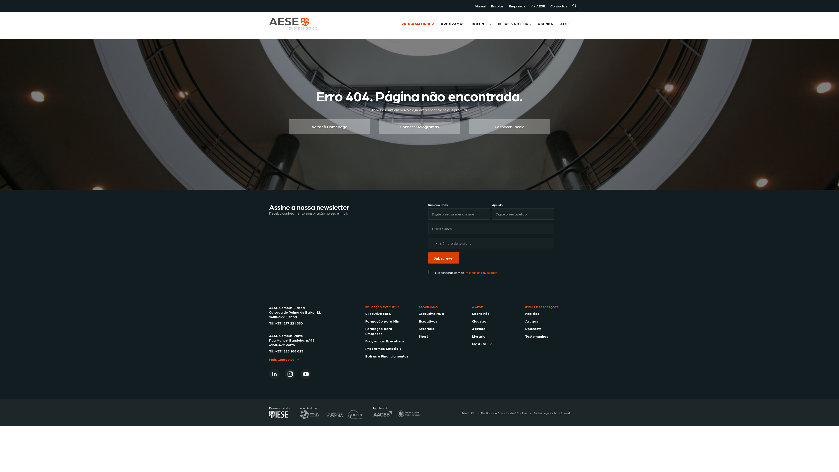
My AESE (537, 6)
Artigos (531, 321)
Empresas (517, 6)
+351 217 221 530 (289, 323)
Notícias (532, 313)
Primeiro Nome (438, 204)
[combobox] (433, 243)
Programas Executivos (385, 341)
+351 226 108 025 (289, 351)
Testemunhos (536, 336)
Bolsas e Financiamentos (387, 356)
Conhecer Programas (419, 126)
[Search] (574, 6)
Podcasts (533, 328)
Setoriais (426, 328)
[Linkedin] (274, 374)
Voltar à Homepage (329, 126)
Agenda (479, 328)
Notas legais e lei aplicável (552, 413)
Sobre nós (480, 313)
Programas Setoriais (383, 348)
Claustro (479, 321)
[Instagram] (290, 374)
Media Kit (468, 413)
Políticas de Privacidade (481, 272)
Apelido (497, 204)
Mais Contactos (282, 359)
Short (423, 336)
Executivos (428, 321)
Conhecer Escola (510, 126)
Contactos (558, 6)
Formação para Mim (382, 321)
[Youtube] (306, 374)
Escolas (497, 6)
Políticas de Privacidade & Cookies (504, 413)
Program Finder (417, 24)
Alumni (480, 6)
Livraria (479, 336)
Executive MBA (378, 313)
